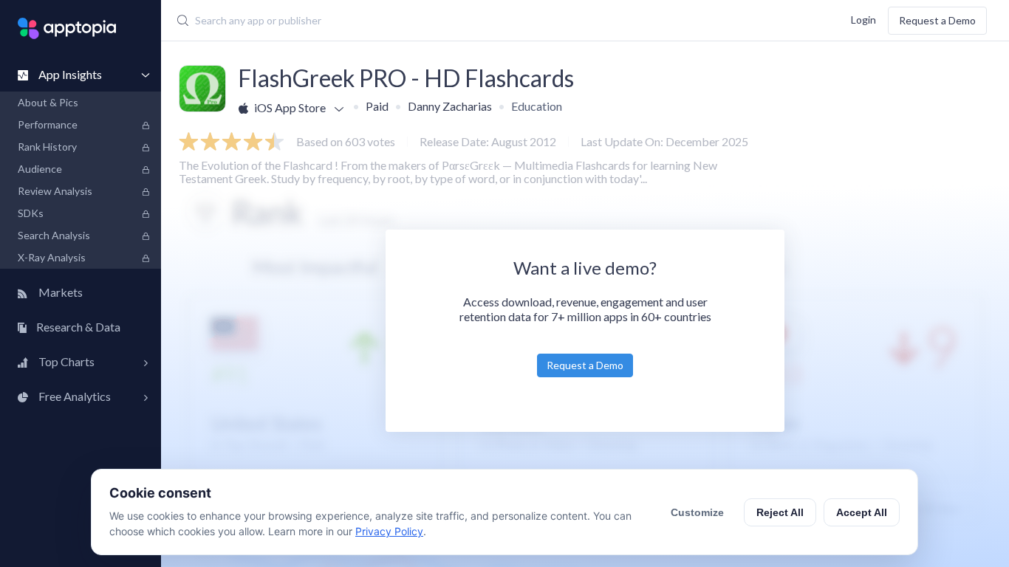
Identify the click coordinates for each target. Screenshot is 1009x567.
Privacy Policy (389, 531)
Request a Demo (937, 20)
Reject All (780, 512)
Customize (697, 512)
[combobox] (432, 20)
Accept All (861, 512)
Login (863, 19)
